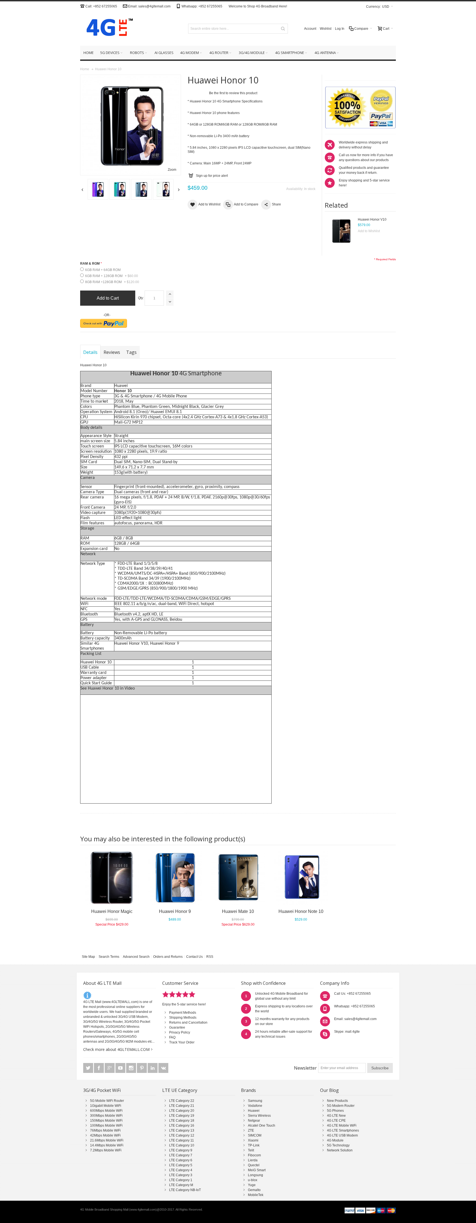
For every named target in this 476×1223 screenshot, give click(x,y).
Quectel (253, 1165)
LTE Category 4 (180, 1170)
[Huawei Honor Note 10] (301, 878)
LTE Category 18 (181, 1120)
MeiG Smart (257, 1170)
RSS (209, 957)
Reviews (112, 352)
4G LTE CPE (336, 1120)
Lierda (253, 1160)
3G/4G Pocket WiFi (102, 1090)
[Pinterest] (142, 1068)
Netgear (254, 1120)
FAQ (172, 1037)
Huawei (253, 1111)
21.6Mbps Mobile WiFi (106, 1140)
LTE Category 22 (181, 1101)
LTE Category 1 (180, 1180)
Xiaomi (253, 1140)
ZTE (251, 1130)
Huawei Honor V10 (372, 219)
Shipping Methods (182, 1017)
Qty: (141, 298)
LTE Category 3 (180, 1175)
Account (310, 29)
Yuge (252, 1185)
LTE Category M (181, 1185)
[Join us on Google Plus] (110, 1068)
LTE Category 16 (181, 1125)
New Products (337, 1101)
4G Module (335, 1140)
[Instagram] (131, 1068)
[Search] (283, 28)
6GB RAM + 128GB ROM (111, 276)
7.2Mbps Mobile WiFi (105, 1150)
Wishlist (325, 29)
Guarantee (177, 1027)
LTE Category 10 (181, 1145)
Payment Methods (182, 1013)
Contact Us (194, 957)
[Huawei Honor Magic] (111, 878)
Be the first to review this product (233, 93)
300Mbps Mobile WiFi (106, 1116)
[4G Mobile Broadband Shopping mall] (107, 28)
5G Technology (338, 1145)
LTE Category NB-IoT (185, 1190)
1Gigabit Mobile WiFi (105, 1106)
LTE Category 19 (181, 1116)
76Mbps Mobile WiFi (105, 1130)
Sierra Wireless (259, 1116)
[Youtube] (120, 1068)
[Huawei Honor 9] (175, 878)
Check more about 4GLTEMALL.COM (116, 1049)
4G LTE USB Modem (342, 1135)
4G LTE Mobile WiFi (341, 1125)
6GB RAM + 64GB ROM (103, 270)
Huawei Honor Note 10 (300, 911)
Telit (251, 1150)
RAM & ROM (90, 263)
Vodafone (255, 1106)
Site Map (88, 957)
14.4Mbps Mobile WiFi (106, 1145)
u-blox (252, 1180)
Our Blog (329, 1090)
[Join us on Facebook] (99, 1068)
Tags (131, 352)
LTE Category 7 (180, 1155)
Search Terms (109, 957)
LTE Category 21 (181, 1106)
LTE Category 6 (180, 1160)
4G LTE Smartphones (343, 1130)
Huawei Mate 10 (238, 911)
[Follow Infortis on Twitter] (88, 1068)
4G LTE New (336, 1116)
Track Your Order (181, 1042)
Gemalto (254, 1190)
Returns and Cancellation (188, 1022)
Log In (339, 29)
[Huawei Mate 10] (238, 878)
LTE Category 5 (180, 1165)
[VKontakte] (163, 1068)
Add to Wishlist (369, 231)
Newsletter (305, 1068)
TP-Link (253, 1145)
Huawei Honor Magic (111, 911)
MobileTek (255, 1195)
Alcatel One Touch (261, 1125)
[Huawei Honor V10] (341, 231)
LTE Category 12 (181, 1135)
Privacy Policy (179, 1032)
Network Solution (340, 1150)
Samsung (255, 1101)
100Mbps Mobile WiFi (106, 1125)
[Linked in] (153, 1068)
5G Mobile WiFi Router (107, 1101)
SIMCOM (254, 1135)
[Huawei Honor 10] (98, 189)
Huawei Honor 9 (164, 643)
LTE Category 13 (181, 1130)
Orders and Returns (168, 957)
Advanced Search (136, 957)
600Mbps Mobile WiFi (106, 1111)
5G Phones (335, 1111)
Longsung (255, 1175)
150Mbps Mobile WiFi (106, 1120)
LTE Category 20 (181, 1111)
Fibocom (254, 1155)
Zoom (172, 170)
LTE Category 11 (181, 1140)
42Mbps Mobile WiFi (105, 1135)
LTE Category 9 (180, 1150)
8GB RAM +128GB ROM (112, 282)
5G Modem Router (341, 1106)
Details (90, 352)
